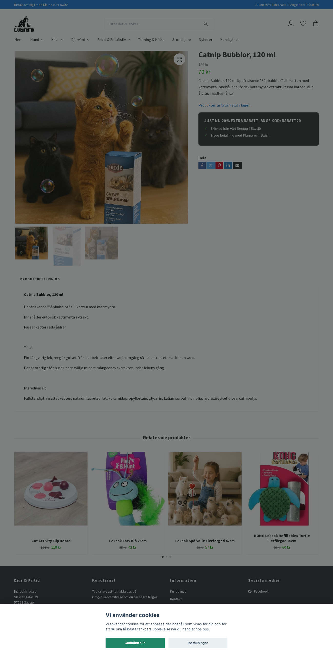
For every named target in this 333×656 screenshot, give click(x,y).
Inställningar (198, 643)
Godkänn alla (135, 643)
